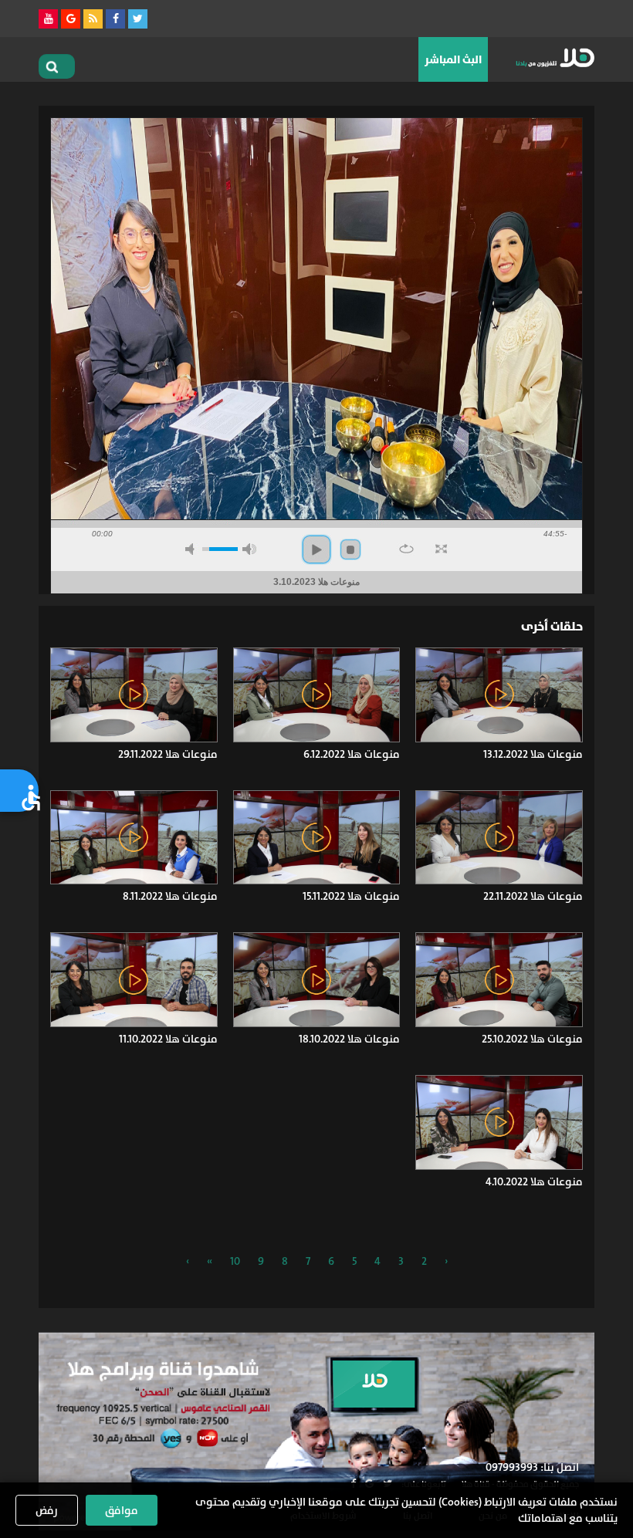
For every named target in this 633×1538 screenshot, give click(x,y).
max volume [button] (249, 549)
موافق (121, 1510)
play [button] (316, 549)
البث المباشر (453, 59)
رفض (47, 1510)
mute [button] (192, 549)
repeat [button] (406, 549)
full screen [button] (441, 549)
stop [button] (350, 549)
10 (235, 1261)
